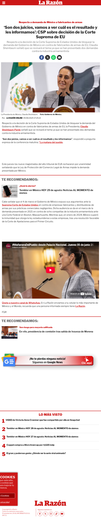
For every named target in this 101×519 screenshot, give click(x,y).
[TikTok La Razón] (56, 513)
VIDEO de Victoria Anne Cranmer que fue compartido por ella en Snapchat (43, 420)
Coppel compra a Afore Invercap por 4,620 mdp (30, 445)
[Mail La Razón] (59, 57)
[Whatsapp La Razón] (53, 57)
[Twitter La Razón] (47, 57)
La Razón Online (14, 118)
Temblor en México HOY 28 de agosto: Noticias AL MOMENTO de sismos (42, 428)
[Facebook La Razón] (41, 57)
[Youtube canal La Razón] (62, 513)
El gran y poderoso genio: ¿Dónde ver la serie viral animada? (36, 453)
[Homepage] (50, 2)
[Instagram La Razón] (51, 513)
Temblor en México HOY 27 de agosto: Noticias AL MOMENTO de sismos (42, 436)
